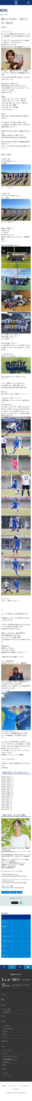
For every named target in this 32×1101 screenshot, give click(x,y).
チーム (3, 1016)
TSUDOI (5, 1031)
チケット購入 (7, 1009)
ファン (3, 1046)
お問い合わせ (16, 1089)
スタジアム (5, 1041)
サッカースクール (8, 1076)
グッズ (5, 1053)
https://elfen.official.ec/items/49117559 (13, 137)
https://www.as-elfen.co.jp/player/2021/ (12, 887)
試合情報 (4, 926)
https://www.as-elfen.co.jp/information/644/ (14, 876)
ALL (3, 917)
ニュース (4, 994)
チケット (4, 1005)
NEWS (3, 10)
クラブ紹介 (6, 1025)
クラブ (3, 1021)
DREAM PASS (7, 1012)
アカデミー (5, 1069)
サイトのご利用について (25, 1085)
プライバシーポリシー (12, 1085)
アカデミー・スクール (7, 941)
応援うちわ (6, 1062)
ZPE (4, 1034)
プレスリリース (6, 892)
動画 (4, 1065)
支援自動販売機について (10, 1059)
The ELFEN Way (7, 1028)
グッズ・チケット (6, 936)
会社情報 (4, 1085)
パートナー (4, 931)
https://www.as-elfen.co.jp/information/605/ (14, 883)
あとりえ (13, 892)
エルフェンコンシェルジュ (10, 1056)
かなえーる (4, 945)
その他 (19, 892)
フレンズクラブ (7, 1050)
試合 (3, 1000)
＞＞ (11, 776)
